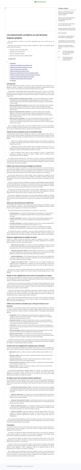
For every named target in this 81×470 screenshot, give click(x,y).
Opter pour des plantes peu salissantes (19, 69)
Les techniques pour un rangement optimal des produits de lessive (68, 58)
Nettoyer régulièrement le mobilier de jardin (20, 71)
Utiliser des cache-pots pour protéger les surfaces (21, 67)
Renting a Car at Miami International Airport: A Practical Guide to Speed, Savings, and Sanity (65, 13)
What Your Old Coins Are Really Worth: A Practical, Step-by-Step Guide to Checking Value (66, 19)
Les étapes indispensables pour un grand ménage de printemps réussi (68, 53)
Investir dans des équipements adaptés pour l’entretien (22, 76)
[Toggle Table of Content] (7, 62)
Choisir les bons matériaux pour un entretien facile (21, 65)
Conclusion (13, 80)
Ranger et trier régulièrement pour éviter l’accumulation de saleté (24, 72)
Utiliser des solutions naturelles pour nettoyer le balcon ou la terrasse (25, 74)
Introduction (13, 63)
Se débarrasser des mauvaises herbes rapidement (21, 78)
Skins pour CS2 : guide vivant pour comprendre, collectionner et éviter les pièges (66, 47)
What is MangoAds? (62, 33)
